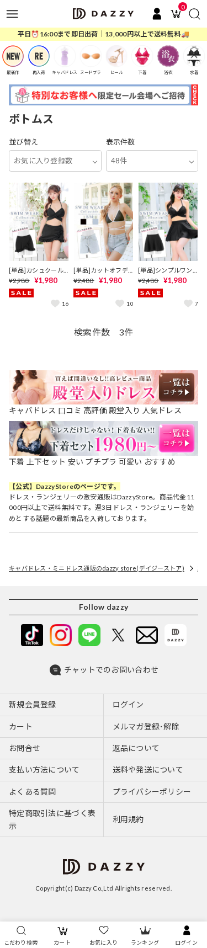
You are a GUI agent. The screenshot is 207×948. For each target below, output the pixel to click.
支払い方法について (44, 769)
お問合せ (24, 748)
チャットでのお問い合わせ (111, 669)
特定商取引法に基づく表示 (52, 819)
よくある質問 (32, 791)
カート (62, 942)
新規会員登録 (32, 704)
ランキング (145, 942)
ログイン (186, 942)
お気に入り (103, 942)
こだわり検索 (21, 942)
